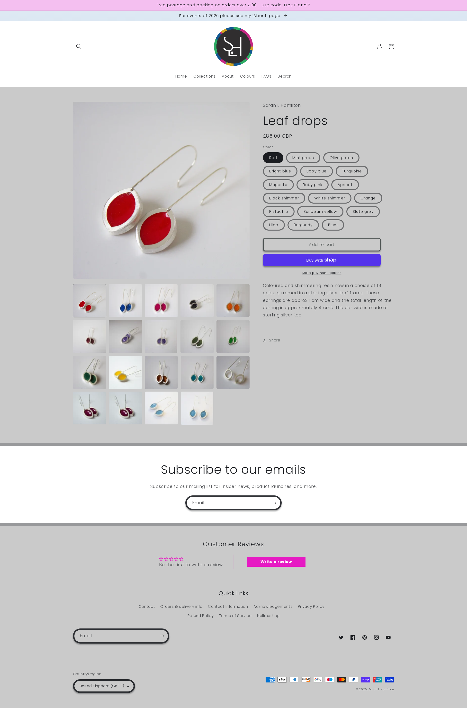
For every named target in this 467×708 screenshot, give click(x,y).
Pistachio (278, 211)
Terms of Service (235, 615)
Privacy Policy (311, 606)
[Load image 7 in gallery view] (125, 336)
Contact (147, 606)
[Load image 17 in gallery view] (125, 408)
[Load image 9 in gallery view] (197, 336)
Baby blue (316, 171)
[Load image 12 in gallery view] (125, 372)
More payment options (321, 272)
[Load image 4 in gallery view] (197, 300)
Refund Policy (201, 615)
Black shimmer (284, 198)
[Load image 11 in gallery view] (89, 372)
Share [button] (274, 340)
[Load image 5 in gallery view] (233, 300)
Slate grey (363, 211)
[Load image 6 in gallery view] (89, 336)
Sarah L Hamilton (381, 689)
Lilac (273, 224)
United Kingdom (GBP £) (102, 685)
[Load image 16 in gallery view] (89, 408)
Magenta (278, 184)
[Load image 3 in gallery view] (161, 300)
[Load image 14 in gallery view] (197, 372)
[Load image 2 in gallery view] (125, 300)
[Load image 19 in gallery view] (197, 408)
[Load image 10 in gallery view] (233, 336)
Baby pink (312, 184)
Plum (333, 224)
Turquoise (352, 171)
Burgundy (303, 224)
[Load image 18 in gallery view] (161, 408)
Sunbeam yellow (320, 211)
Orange (368, 198)
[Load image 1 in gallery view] (89, 300)
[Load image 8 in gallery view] (161, 336)
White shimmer (329, 198)
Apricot (345, 184)
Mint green (303, 157)
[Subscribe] (274, 503)
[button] (79, 46)
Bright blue (280, 171)
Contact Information (228, 606)
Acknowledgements (273, 606)
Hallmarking (268, 615)
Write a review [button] (276, 562)
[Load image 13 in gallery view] (161, 372)
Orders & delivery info (181, 606)
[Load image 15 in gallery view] (233, 372)
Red (273, 157)
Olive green (341, 157)
